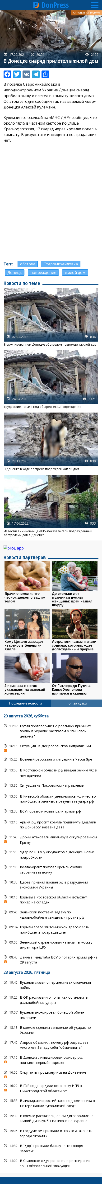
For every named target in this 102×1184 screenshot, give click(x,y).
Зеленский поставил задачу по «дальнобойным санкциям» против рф (51, 914)
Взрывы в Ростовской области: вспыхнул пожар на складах (51, 899)
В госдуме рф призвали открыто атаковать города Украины (51, 1133)
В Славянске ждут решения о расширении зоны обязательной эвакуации (51, 1163)
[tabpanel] (51, 940)
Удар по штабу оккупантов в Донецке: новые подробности (51, 854)
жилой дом (75, 272)
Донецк (14, 272)
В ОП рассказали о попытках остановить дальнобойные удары (51, 999)
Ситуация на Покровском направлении (51, 785)
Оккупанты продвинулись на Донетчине (51, 1073)
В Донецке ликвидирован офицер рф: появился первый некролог (51, 1059)
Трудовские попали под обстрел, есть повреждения (51, 379)
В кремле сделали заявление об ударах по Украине (51, 1029)
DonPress (55, 5)
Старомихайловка (61, 264)
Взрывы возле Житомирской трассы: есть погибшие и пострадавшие (51, 929)
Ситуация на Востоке (86, 12)
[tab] (25, 703)
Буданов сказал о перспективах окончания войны (51, 984)
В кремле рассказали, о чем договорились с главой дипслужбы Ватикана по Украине (51, 1118)
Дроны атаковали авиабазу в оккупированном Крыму (51, 839)
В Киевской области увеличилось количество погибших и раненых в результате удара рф (51, 798)
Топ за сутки (76, 703)
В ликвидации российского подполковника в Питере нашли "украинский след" (51, 1102)
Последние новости (25, 703)
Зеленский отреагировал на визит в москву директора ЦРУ (51, 944)
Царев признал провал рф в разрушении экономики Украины (51, 884)
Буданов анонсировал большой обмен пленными (51, 1014)
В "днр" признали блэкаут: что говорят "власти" (51, 1148)
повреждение (43, 272)
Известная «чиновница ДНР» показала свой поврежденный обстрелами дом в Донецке (51, 506)
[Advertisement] (51, 199)
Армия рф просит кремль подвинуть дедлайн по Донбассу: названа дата (51, 824)
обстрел (27, 264)
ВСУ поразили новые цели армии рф (51, 811)
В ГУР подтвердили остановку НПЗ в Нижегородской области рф (51, 1088)
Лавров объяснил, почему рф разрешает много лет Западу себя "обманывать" (51, 1044)
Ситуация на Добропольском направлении (51, 747)
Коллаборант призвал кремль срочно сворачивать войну (51, 869)
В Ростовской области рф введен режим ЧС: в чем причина (51, 772)
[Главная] (36, 5)
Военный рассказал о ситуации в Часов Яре (51, 759)
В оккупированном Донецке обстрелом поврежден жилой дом (51, 317)
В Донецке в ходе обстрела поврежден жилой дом (51, 442)
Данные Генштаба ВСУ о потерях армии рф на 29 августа (51, 959)
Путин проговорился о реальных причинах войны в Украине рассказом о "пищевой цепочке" (51, 730)
